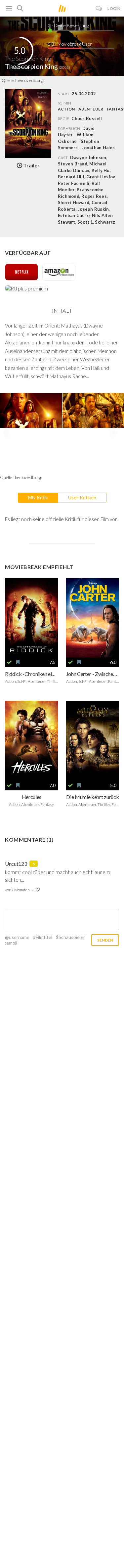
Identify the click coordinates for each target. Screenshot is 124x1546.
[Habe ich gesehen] (9, 662)
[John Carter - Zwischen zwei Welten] (92, 618)
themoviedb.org (29, 80)
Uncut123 (16, 864)
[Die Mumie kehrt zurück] (92, 740)
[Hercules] (31, 740)
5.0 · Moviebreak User (70, 44)
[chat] (99, 8)
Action (66, 109)
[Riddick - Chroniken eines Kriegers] (31, 618)
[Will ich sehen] (18, 662)
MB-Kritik (38, 497)
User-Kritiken (82, 497)
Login (114, 8)
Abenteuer (90, 109)
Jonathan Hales (98, 147)
